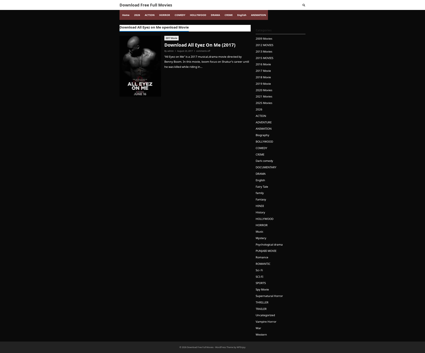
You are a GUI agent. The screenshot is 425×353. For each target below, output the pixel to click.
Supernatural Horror (269, 296)
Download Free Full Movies (146, 5)
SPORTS (261, 283)
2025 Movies (264, 103)
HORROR (262, 225)
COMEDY (261, 148)
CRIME (260, 154)
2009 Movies (264, 38)
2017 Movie (171, 38)
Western (261, 334)
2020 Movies (264, 90)
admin (170, 50)
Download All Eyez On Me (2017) (199, 45)
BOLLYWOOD (264, 141)
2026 (259, 109)
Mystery (261, 238)
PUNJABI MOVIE (266, 251)
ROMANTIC (263, 264)
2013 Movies (264, 51)
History (260, 212)
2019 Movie (263, 84)
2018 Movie (263, 77)
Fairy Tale (262, 187)
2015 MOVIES (264, 58)
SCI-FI (259, 277)
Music (259, 231)
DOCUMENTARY (266, 167)
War (258, 328)
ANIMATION (264, 128)
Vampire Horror (266, 321)
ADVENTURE (264, 122)
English (260, 180)
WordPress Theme (224, 347)
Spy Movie (262, 289)
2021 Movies (264, 96)
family (260, 193)
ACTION (261, 116)
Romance (262, 257)
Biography (262, 135)
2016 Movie (263, 64)
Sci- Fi (259, 270)
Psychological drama (269, 244)
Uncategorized (265, 315)
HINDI (260, 206)
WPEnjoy (241, 347)
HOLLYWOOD (264, 219)
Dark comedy (264, 161)
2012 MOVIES (264, 45)
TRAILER (261, 309)
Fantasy (261, 199)
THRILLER (262, 302)
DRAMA (261, 174)
